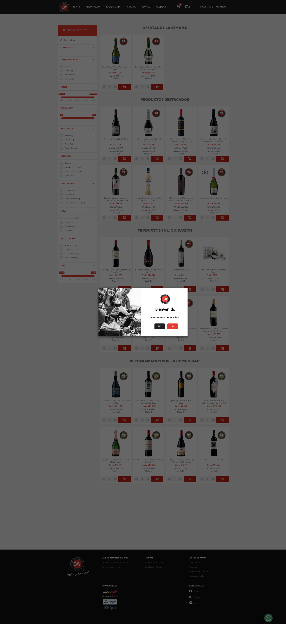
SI (173, 326)
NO (159, 326)
